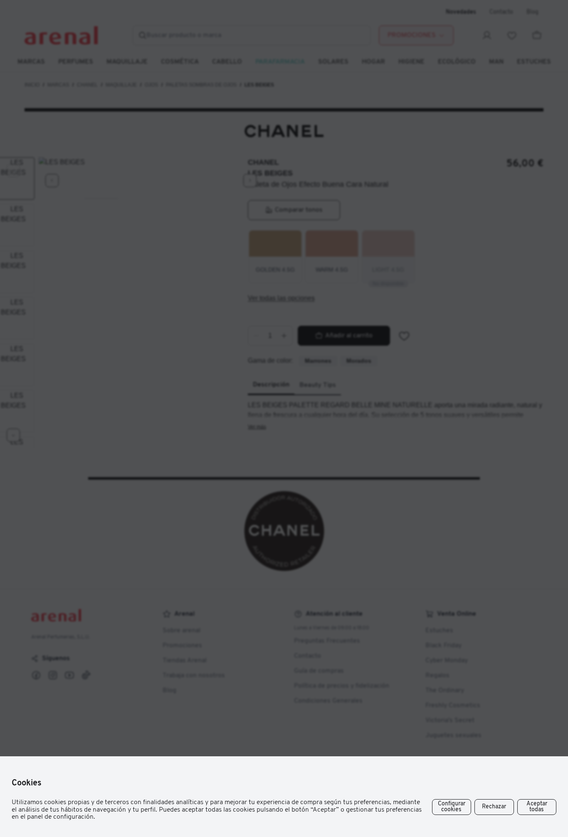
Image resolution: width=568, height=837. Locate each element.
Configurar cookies (451, 807)
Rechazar (494, 807)
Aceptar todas (536, 807)
